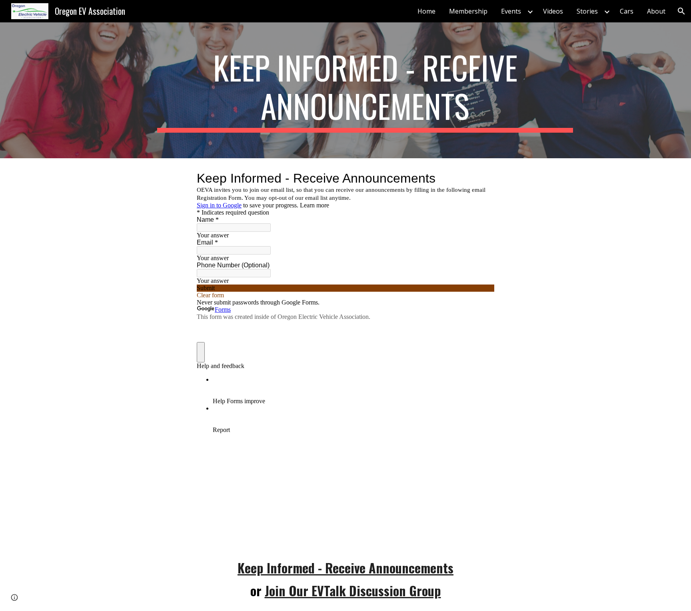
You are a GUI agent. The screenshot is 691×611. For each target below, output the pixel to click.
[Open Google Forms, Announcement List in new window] (482, 178)
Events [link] (511, 11)
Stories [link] (587, 11)
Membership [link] (468, 11)
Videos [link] (553, 11)
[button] (681, 11)
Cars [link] (626, 11)
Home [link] (426, 11)
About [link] (656, 11)
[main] (365, 90)
